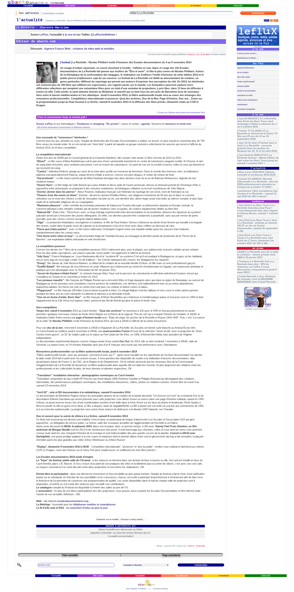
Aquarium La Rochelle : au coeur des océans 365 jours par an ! (120, 533)
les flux (258, 47)
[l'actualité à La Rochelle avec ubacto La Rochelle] (35, 3)
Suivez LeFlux (44, 124)
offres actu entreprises (247, 100)
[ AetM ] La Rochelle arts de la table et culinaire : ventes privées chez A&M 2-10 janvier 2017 (257, 254)
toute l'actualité (163, 54)
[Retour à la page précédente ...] (171, 556)
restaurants (242, 104)
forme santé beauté (246, 82)
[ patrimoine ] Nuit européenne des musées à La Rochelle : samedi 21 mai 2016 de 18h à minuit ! (257, 193)
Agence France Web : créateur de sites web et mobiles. (79, 48)
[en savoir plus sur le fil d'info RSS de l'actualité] (271, 20)
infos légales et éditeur (136, 589)
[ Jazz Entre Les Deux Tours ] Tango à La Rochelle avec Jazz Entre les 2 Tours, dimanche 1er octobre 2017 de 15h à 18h (255, 239)
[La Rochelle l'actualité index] (267, 20)
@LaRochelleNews (103, 34)
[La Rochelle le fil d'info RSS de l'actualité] (275, 20)
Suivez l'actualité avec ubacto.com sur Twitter (121, 529)
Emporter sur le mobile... (108, 519)
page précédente (179, 54)
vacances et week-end (178, 124)
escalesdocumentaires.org (72, 501)
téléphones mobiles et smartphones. (94, 504)
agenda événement (245, 68)
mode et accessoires (246, 91)
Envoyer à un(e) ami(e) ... (133, 519)
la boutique (196, 5)
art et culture (243, 72)
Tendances (83, 124)
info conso (70, 5)
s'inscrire (238, 5)
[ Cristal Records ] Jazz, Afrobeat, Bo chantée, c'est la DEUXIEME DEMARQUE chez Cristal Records (256, 279)
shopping (98, 124)
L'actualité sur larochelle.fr (121, 536)
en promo (112, 5)
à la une (68, 34)
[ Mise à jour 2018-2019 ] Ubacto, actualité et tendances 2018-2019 (256, 173)
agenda (145, 124)
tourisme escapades (246, 109)
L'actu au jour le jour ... (247, 53)
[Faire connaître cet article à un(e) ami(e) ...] (69, 556)
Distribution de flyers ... (247, 58)
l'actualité (28, 5)
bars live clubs (243, 77)
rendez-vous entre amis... (258, 309)
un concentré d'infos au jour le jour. (87, 508)
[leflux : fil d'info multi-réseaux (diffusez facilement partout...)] (258, 45)
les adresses (154, 5)
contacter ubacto (218, 54)
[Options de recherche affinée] (19, 566)
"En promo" (112, 124)
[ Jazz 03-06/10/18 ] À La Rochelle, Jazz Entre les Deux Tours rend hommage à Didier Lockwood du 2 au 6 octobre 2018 (257, 122)
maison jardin (243, 86)
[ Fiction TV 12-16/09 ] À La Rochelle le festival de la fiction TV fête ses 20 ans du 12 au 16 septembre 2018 (257, 134)
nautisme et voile (244, 95)
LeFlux (43, 34)
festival (66, 62)
